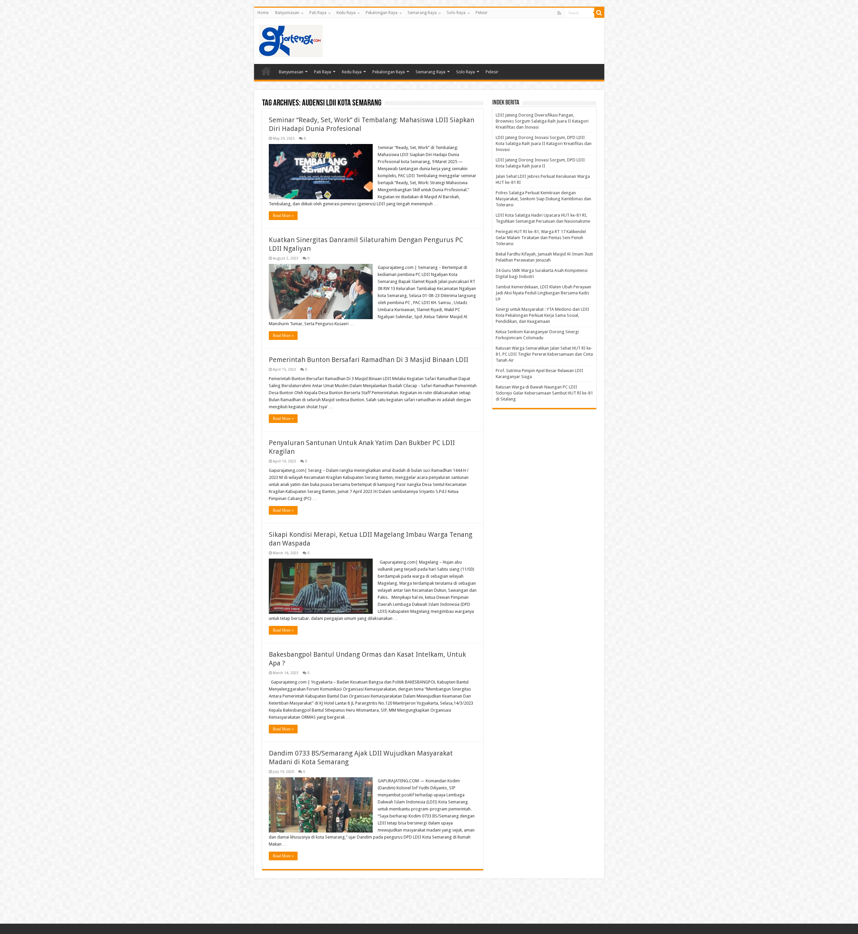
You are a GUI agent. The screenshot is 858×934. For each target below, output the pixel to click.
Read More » (283, 215)
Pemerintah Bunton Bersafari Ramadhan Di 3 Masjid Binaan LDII (368, 360)
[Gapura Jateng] (291, 40)
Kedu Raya (346, 12)
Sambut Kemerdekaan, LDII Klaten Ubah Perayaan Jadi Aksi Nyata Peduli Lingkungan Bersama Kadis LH (543, 292)
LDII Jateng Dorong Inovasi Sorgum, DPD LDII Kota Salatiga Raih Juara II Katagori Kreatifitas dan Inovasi (544, 143)
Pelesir (482, 12)
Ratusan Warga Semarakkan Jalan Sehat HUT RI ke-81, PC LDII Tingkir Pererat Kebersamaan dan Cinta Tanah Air (544, 354)
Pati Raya (317, 12)
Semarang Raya (422, 12)
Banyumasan (287, 12)
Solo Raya (456, 12)
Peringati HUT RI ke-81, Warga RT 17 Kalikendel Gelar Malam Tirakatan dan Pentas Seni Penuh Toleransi (541, 237)
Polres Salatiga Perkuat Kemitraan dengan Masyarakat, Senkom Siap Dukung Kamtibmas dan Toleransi (543, 198)
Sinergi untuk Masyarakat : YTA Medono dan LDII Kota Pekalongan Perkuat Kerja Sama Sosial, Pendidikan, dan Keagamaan (542, 315)
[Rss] (559, 13)
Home (262, 12)
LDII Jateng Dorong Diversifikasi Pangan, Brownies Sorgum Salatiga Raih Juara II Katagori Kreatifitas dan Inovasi (542, 121)
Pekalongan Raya (381, 12)
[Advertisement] (477, 40)
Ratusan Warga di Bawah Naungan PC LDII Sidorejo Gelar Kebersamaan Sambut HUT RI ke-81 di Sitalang (544, 393)
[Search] (599, 13)
